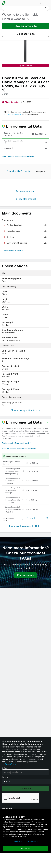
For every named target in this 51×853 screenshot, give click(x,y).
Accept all (25, 848)
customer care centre (12, 115)
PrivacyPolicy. (10, 764)
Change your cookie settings (25, 841)
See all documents (13, 250)
